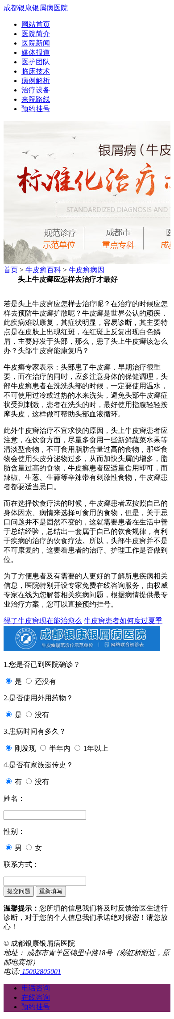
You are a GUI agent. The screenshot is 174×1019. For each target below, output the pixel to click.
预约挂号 (35, 108)
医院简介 (35, 33)
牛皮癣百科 (43, 270)
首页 (11, 270)
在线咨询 (35, 997)
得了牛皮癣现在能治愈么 (43, 620)
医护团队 (35, 62)
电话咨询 (35, 988)
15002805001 (40, 971)
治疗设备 (35, 90)
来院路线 (35, 99)
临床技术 (35, 71)
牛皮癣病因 (86, 270)
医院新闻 (35, 43)
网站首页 (35, 24)
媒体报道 (35, 52)
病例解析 (35, 80)
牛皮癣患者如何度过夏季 (123, 620)
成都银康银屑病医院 (36, 8)
